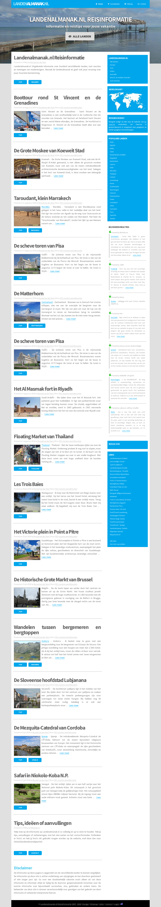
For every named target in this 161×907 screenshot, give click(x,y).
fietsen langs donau (117, 519)
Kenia (112, 183)
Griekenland (114, 186)
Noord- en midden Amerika (120, 77)
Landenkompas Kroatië (118, 468)
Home (100, 4)
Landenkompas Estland (118, 458)
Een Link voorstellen (117, 544)
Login (116, 904)
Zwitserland (47, 302)
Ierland (113, 350)
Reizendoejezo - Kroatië (119, 471)
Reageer (34, 82)
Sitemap (130, 4)
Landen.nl (31, 4)
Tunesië (113, 193)
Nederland (114, 161)
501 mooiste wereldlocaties (71, 107)
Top (20, 82)
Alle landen (81, 36)
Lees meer (58, 128)
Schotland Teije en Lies (118, 487)
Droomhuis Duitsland (118, 477)
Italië (112, 167)
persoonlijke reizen (117, 461)
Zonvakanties (114, 4)
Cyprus (112, 164)
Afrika (112, 71)
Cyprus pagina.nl (116, 464)
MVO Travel (114, 490)
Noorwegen (114, 190)
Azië (111, 68)
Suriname (113, 209)
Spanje (45, 736)
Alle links (113, 541)
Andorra (45, 641)
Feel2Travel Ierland (117, 522)
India (111, 142)
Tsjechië (113, 215)
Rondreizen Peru (116, 506)
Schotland (113, 202)
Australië (113, 74)
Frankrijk (114, 269)
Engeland (113, 158)
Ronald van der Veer (38, 62)
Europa (112, 65)
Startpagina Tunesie (117, 515)
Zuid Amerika (115, 81)
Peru (111, 212)
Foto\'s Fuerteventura (118, 480)
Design (85, 904)
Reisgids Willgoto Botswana (120, 493)
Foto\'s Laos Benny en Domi (120, 500)
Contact (143, 4)
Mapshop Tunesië (116, 531)
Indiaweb (113, 496)
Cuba (112, 151)
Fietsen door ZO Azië (118, 509)
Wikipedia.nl (35, 827)
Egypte (112, 145)
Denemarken (115, 196)
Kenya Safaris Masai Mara (119, 474)
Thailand (46, 445)
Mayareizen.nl (115, 534)
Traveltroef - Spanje (117, 525)
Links (101, 904)
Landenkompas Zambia (118, 528)
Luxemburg (114, 180)
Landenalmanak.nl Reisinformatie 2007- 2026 (60, 904)
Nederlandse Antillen (118, 155)
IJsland (112, 177)
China (112, 205)
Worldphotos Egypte (118, 503)
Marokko (46, 206)
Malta (112, 148)
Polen (112, 199)
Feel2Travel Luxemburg (118, 512)
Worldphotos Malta (117, 484)
